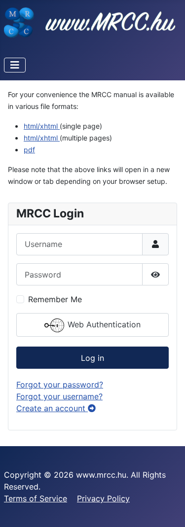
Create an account (52, 408)
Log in (92, 358)
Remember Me (55, 299)
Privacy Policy (103, 498)
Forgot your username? (59, 396)
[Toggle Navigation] (15, 65)
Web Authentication (103, 325)
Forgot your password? (59, 384)
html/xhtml (42, 126)
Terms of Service (35, 498)
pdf (29, 149)
